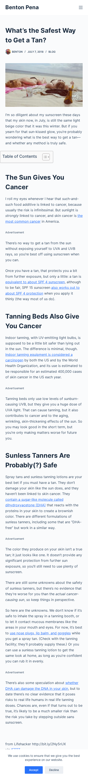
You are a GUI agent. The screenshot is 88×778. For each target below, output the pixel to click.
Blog (52, 51)
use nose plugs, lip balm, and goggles (40, 633)
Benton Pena (22, 7)
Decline (54, 770)
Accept (33, 770)
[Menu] (81, 7)
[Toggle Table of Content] (44, 157)
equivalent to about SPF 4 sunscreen (35, 282)
